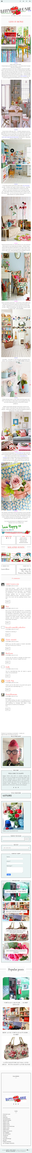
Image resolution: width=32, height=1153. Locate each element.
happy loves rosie (11, 1150)
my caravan (26, 185)
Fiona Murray (20, 453)
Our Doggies (6, 1132)
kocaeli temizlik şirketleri (15, 627)
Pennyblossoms (11, 694)
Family (4, 1115)
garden (5, 1140)
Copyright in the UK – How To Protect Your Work (24, 571)
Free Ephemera (6, 1118)
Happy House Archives (8, 1126)
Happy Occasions (7, 1131)
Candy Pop (10, 681)
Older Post (26, 566)
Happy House (23, 538)
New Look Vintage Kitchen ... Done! (16, 911)
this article (24, 76)
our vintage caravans (8, 1143)
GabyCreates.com (12, 584)
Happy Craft (6, 1121)
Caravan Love (6, 1114)
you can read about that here (10, 137)
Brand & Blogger (10, 1151)
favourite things (7, 1138)
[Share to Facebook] (8, 538)
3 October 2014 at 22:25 (12, 629)
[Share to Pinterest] (10, 538)
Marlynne (9, 653)
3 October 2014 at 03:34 (12, 585)
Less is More (5, 569)
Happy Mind (6, 1129)
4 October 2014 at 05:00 (12, 641)
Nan (7, 606)
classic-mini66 (11, 640)
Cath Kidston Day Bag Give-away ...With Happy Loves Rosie (16, 931)
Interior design (23, 542)
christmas (5, 1135)
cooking (5, 1137)
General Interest (7, 1120)
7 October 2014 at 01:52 (12, 669)
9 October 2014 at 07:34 (12, 682)
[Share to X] (6, 538)
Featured (5, 1117)
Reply (7, 601)
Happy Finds (6, 1123)
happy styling (23, 539)
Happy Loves (6, 1128)
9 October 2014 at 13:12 (12, 696)
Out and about (6, 1134)
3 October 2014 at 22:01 (12, 608)
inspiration (23, 541)
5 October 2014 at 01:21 (12, 655)
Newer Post (6, 566)
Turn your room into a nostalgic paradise (16, 951)
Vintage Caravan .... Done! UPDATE (16, 891)
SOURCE (16, 63)
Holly (8, 667)
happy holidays (7, 1141)
